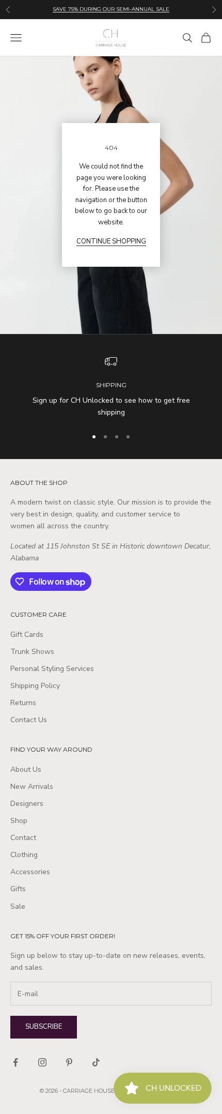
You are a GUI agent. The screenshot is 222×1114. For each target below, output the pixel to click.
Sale (17, 906)
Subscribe (43, 1026)
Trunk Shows (32, 652)
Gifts (18, 889)
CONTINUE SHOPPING (111, 241)
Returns (23, 703)
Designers (26, 803)
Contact (23, 838)
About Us (25, 769)
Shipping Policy (35, 686)
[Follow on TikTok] (96, 1062)
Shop (18, 821)
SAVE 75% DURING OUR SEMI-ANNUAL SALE (111, 9)
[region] (111, 387)
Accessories (30, 872)
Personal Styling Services (52, 669)
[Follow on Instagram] (42, 1062)
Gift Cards (26, 634)
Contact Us (28, 720)
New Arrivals (31, 786)
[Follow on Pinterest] (69, 1062)
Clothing (24, 855)
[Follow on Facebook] (15, 1062)
